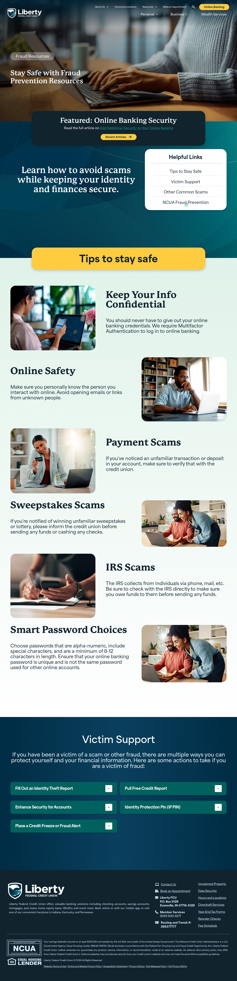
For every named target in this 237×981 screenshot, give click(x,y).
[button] (149, 14)
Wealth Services (214, 14)
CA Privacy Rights (177, 966)
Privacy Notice (136, 966)
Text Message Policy (156, 966)
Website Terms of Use (55, 966)
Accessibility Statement (115, 966)
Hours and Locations (125, 7)
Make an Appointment (174, 7)
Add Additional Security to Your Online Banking (136, 128)
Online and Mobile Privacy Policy (85, 966)
